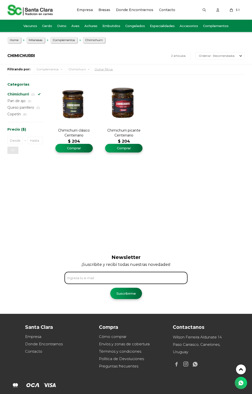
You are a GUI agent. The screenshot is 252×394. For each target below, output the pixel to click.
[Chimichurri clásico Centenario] (74, 103)
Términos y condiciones (120, 351)
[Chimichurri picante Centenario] (124, 103)
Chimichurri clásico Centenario (74, 132)
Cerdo (47, 26)
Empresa (85, 10)
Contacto (167, 10)
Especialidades (162, 26)
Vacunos (30, 26)
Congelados (135, 26)
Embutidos (111, 26)
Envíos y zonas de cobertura (124, 344)
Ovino (61, 26)
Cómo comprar (112, 336)
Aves (75, 26)
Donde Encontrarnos (134, 10)
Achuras (90, 26)
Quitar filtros (103, 69)
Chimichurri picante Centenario (124, 132)
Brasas (104, 10)
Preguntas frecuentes (118, 366)
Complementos (216, 26)
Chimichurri (77, 69)
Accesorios (189, 26)
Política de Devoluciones (121, 358)
